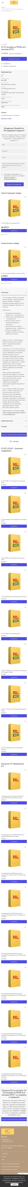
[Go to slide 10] (11, 283)
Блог (3, 1159)
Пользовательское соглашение (11, 1166)
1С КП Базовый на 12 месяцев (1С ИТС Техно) (14, 596)
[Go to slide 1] (1, 234)
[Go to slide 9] (10, 283)
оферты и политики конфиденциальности (10, 178)
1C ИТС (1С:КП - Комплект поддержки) (12, 9)
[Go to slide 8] (9, 283)
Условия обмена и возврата (9, 1169)
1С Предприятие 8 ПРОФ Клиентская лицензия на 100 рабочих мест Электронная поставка (13, 1075)
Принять (14, 1184)
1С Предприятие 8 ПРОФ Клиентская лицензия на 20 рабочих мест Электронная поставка (13, 995)
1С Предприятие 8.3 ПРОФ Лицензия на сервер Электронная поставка (12, 835)
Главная (3, 7)
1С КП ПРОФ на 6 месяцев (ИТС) (10, 223)
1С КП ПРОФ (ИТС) (6, 11)
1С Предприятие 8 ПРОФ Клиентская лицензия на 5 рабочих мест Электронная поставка (13, 915)
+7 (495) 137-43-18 (7, 1141)
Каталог (4, 1156)
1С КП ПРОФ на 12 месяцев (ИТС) (10, 633)
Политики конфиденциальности (14, 1182)
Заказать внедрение (14, 184)
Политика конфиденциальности (11, 1164)
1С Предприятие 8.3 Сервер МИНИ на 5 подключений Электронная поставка (12, 797)
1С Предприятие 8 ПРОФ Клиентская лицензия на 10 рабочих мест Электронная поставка (13, 955)
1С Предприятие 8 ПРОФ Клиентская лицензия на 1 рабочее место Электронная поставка (13, 874)
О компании (5, 1153)
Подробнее (14, 230)
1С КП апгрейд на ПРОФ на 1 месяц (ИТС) (13, 273)
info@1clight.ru (6, 1139)
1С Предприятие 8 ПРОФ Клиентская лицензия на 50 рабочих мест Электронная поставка (13, 1035)
